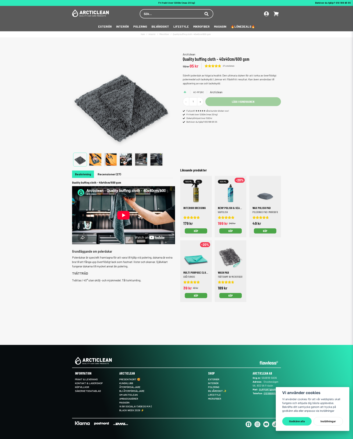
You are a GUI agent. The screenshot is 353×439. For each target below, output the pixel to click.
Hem (143, 34)
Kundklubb (126, 383)
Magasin (220, 26)
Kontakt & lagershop (89, 383)
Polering (140, 26)
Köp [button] (196, 231)
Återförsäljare (129, 387)
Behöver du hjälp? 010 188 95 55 (333, 2)
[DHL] (120, 424)
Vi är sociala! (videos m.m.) (135, 406)
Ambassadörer (128, 398)
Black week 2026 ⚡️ (131, 410)
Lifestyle (181, 26)
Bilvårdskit (160, 26)
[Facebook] (249, 424)
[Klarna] (82, 423)
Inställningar (328, 421)
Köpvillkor (82, 387)
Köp (230, 231)
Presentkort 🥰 (129, 379)
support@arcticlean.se (274, 389)
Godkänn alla (297, 421)
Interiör (122, 26)
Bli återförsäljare (132, 390)
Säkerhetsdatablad (88, 390)
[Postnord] (101, 423)
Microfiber (214, 398)
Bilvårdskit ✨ (217, 390)
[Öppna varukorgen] (276, 13)
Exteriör (105, 26)
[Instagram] (257, 424)
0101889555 (270, 393)
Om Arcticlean (128, 394)
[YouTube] (266, 424)
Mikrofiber (201, 26)
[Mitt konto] (266, 13)
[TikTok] (275, 424)
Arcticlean (189, 54)
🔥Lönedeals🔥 (243, 26)
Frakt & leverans (86, 379)
